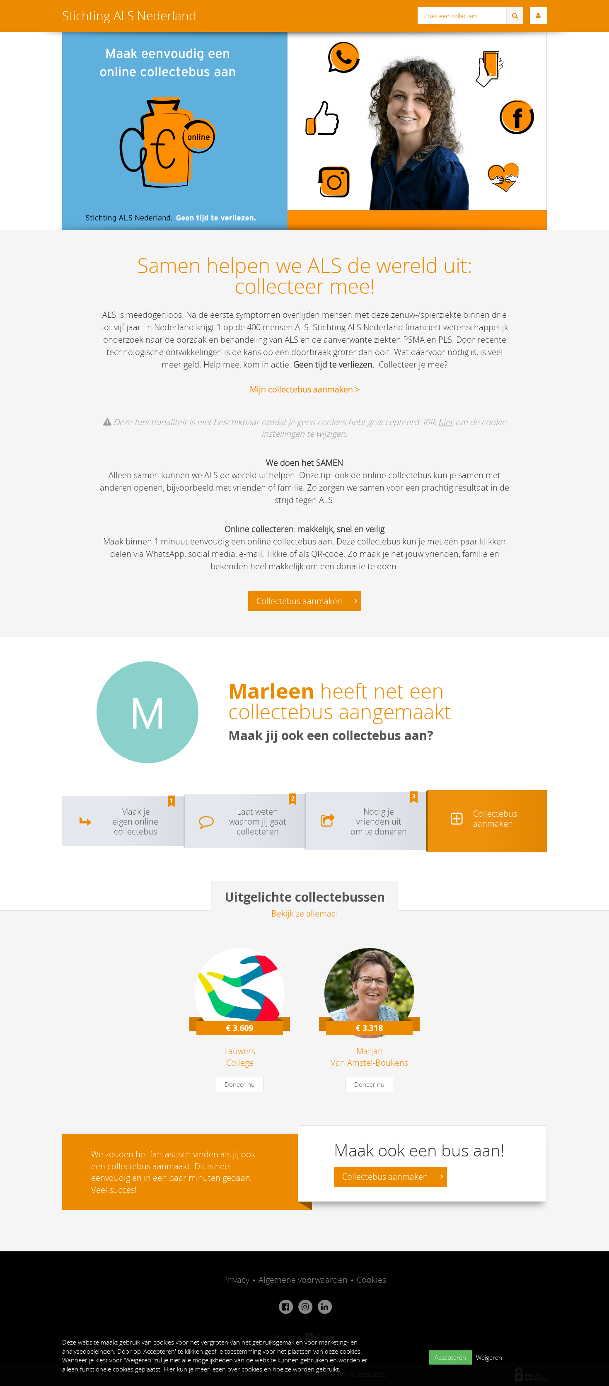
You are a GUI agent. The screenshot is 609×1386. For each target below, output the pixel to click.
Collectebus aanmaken (300, 601)
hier (445, 422)
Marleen (271, 691)
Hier (169, 1369)
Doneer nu (240, 1084)
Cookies (371, 1279)
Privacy (236, 1279)
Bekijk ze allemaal (304, 913)
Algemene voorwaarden (303, 1279)
